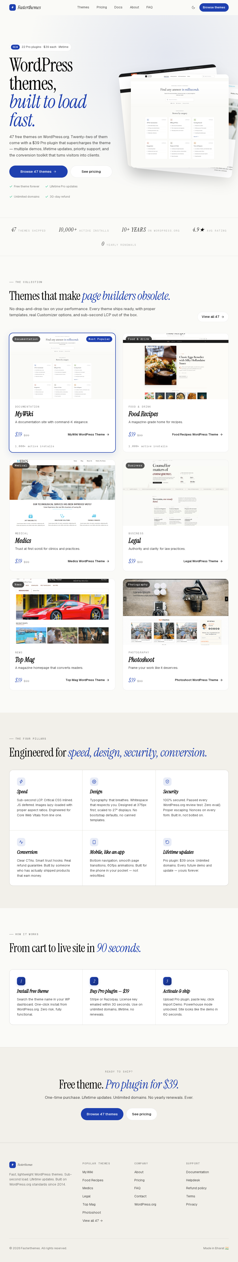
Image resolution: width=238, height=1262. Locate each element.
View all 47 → (93, 1221)
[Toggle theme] (193, 7)
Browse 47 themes (35, 171)
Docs (118, 7)
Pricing (102, 7)
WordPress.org (145, 1204)
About (134, 7)
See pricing (91, 171)
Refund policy (196, 1188)
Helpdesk (193, 1180)
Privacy (192, 1204)
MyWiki (88, 1172)
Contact (140, 1196)
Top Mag (89, 1204)
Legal (86, 1196)
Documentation (197, 1172)
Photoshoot (92, 1212)
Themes (83, 7)
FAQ (149, 7)
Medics (88, 1188)
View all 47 (210, 317)
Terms (190, 1196)
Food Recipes (93, 1180)
